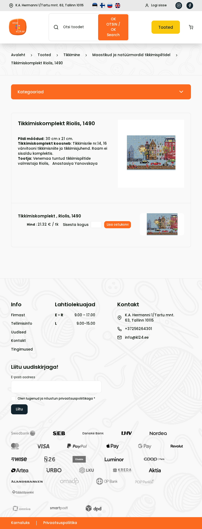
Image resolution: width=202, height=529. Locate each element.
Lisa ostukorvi (118, 224)
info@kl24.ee (137, 337)
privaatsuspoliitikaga (76, 398)
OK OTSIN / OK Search (113, 27)
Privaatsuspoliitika (60, 522)
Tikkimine (71, 55)
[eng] (118, 5)
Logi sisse (159, 5)
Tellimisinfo (21, 323)
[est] (95, 5)
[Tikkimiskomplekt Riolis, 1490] (151, 184)
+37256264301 (138, 328)
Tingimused (22, 349)
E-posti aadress (23, 377)
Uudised (18, 332)
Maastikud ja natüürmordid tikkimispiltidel (131, 55)
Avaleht (18, 55)
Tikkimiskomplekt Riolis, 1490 (37, 63)
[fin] (103, 5)
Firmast (18, 315)
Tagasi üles (173, 517)
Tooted (165, 27)
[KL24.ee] (18, 27)
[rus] (110, 5)
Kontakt (18, 340)
